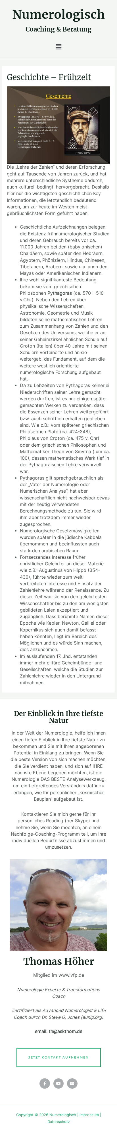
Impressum (89, 1115)
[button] (58, 47)
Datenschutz (58, 1122)
